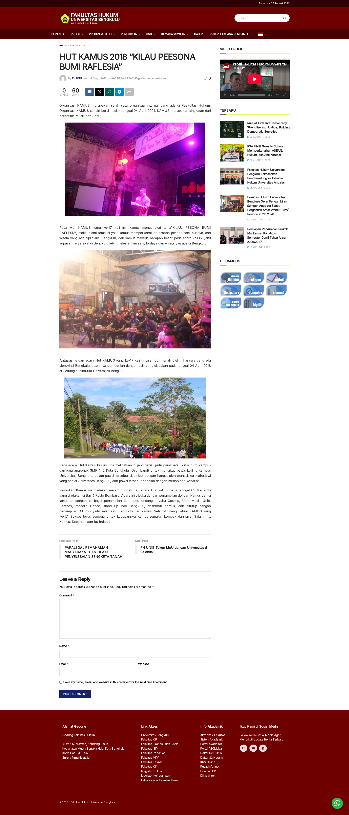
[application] (255, 79)
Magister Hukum (152, 771)
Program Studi (100, 34)
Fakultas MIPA (150, 757)
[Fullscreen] (284, 95)
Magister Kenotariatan (155, 775)
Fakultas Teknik (151, 762)
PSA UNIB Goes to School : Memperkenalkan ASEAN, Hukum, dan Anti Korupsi (266, 150)
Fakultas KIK (149, 766)
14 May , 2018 (97, 78)
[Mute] (277, 95)
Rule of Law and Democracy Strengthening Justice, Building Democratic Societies (268, 127)
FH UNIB (77, 78)
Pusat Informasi (210, 766)
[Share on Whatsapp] (109, 92)
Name (64, 646)
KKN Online (207, 762)
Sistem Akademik (211, 739)
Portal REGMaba (211, 748)
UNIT (149, 34)
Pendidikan (129, 34)
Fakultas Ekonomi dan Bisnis (159, 744)
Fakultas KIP (149, 739)
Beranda (58, 34)
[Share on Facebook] (89, 92)
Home (63, 45)
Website (143, 664)
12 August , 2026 (259, 187)
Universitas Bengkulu (155, 735)
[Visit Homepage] (89, 18)
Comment (67, 595)
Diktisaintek (207, 775)
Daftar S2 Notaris (211, 757)
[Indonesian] (261, 34)
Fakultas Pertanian (153, 753)
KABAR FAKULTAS (80, 45)
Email (64, 664)
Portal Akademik (211, 744)
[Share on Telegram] (119, 92)
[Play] (225, 95)
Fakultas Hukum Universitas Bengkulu (92, 802)
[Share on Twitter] (99, 92)
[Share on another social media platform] (129, 92)
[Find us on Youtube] (253, 748)
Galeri (198, 34)
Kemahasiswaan (173, 34)
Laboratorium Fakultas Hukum (160, 780)
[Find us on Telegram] (263, 748)
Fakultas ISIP (149, 748)
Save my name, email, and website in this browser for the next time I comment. (115, 682)
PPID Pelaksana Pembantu (229, 34)
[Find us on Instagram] (243, 748)
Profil (75, 34)
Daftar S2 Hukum (211, 753)
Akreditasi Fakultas (212, 735)
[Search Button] (285, 18)
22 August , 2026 (260, 136)
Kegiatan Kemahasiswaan (151, 78)
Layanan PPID (209, 771)
